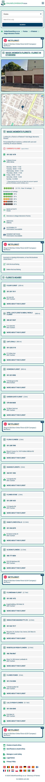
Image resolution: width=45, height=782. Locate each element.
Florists (25, 31)
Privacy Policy (11, 761)
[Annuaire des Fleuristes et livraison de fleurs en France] (4, 771)
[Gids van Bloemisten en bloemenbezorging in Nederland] (12, 771)
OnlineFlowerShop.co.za (12, 31)
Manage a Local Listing (14, 754)
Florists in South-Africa (14, 745)
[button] (22, 108)
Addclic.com (22, 779)
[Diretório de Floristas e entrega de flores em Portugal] (20, 771)
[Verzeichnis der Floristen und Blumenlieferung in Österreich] (4, 767)
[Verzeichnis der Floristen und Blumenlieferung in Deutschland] (25, 767)
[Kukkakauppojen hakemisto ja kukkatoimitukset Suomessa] (37, 767)
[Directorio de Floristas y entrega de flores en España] (33, 767)
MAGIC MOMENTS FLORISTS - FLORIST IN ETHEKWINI (23, 54)
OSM (41, 124)
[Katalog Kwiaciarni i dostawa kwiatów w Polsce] (16, 771)
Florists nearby (14, 277)
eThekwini (34, 31)
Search (22, 25)
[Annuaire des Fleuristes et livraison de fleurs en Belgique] (8, 767)
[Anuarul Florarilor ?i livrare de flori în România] (25, 771)
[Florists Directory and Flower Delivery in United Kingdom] (33, 771)
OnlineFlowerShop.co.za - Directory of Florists (25, 775)
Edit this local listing (12, 264)
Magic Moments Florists (12, 33)
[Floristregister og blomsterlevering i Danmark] (29, 767)
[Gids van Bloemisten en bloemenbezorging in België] (12, 767)
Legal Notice (11, 758)
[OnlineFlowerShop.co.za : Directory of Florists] (14, 3)
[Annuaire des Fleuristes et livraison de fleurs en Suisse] (20, 767)
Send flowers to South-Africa (16, 749)
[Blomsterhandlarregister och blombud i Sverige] (29, 771)
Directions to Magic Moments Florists (18, 216)
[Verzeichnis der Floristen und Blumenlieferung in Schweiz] (16, 767)
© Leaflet (35, 124)
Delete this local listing (13, 269)
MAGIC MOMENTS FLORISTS (19, 132)
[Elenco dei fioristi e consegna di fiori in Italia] (8, 771)
